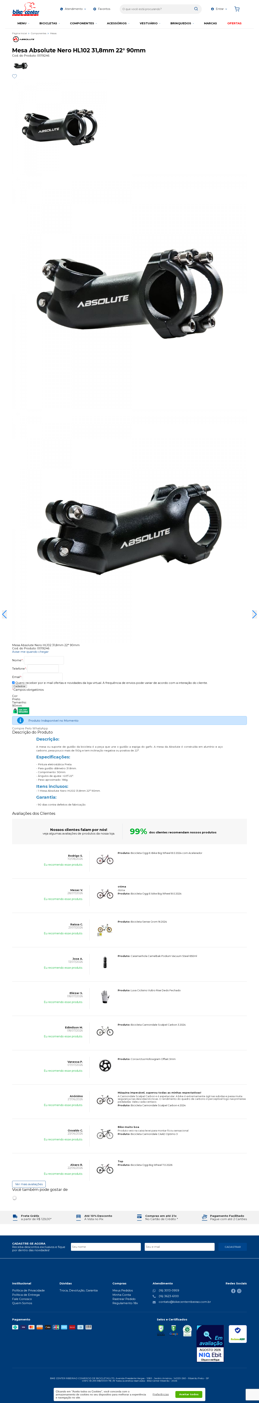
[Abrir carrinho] (239, 9)
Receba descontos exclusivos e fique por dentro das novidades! (38, 1248)
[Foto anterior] (4, 614)
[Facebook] (233, 1292)
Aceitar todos (189, 1394)
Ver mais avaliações (29, 1184)
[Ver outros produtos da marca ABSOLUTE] (129, 36)
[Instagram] (239, 1292)
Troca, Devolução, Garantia (79, 1290)
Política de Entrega (26, 1295)
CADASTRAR (233, 1246)
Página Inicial (19, 33)
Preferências (161, 1394)
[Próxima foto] (254, 614)
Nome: (18, 660)
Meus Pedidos (122, 1290)
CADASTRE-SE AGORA (28, 1243)
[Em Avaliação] (210, 1343)
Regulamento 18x (125, 1303)
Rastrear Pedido (124, 1299)
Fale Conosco (22, 1299)
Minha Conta (121, 1295)
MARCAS (210, 23)
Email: (17, 677)
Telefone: (19, 668)
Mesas (53, 33)
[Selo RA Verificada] (238, 1334)
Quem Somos (22, 1303)
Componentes (39, 33)
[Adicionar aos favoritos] (14, 76)
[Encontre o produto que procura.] (196, 9)
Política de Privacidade (28, 1290)
